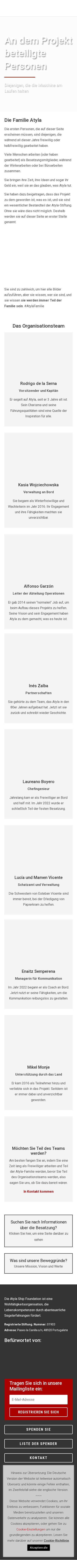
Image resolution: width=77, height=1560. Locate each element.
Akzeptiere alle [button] (38, 1547)
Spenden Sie (38, 1429)
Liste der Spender (38, 1443)
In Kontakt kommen (39, 1191)
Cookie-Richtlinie (56, 1540)
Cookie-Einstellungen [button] (30, 1529)
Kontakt (38, 1458)
